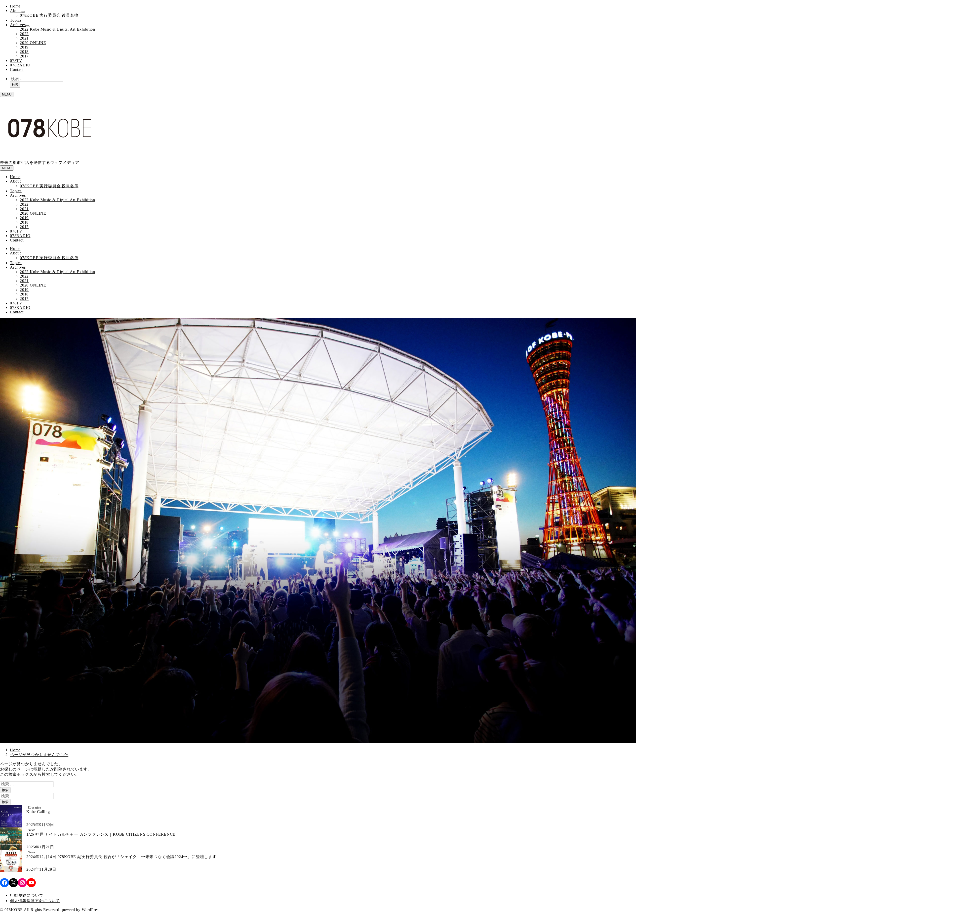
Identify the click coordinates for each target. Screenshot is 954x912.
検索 (15, 85)
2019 (24, 47)
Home (15, 6)
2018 (24, 51)
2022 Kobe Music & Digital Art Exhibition (57, 29)
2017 (24, 56)
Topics (16, 20)
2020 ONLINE (33, 43)
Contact (17, 69)
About (15, 10)
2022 (24, 34)
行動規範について (26, 895)
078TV (16, 60)
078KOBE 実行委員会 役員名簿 (49, 15)
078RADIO (20, 65)
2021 (24, 38)
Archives (18, 25)
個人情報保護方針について (35, 901)
